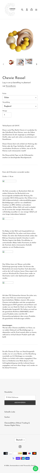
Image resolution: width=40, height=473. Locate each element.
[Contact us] (35, 468)
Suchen (7, 417)
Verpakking (6, 102)
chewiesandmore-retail (16, 465)
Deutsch (19, 440)
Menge (4, 111)
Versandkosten (11, 86)
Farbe (4, 93)
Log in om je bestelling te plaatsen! (16, 83)
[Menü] (36, 9)
